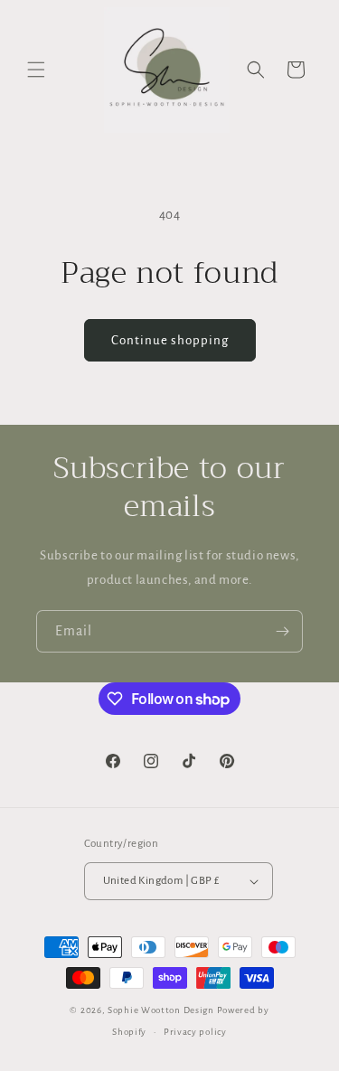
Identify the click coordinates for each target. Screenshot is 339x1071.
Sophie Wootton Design (161, 1010)
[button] (36, 69)
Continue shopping (170, 340)
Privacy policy (195, 1032)
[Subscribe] (282, 631)
